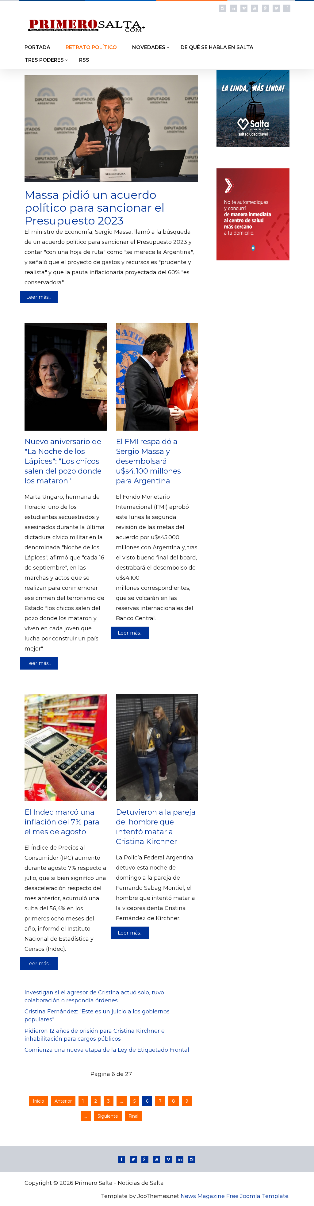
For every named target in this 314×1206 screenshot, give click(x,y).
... (121, 1101)
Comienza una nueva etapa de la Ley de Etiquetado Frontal (107, 1050)
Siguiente (108, 1116)
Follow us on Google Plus (265, 8)
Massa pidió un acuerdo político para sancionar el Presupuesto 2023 (94, 207)
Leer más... (38, 297)
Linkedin (233, 8)
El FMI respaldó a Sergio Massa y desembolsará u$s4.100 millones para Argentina (148, 461)
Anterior (63, 1101)
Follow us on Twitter (276, 8)
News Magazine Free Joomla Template (235, 1196)
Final (133, 1116)
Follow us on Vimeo (243, 8)
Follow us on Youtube (254, 8)
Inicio (38, 1101)
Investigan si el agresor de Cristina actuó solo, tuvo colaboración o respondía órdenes (94, 996)
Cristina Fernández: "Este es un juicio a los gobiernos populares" (97, 1015)
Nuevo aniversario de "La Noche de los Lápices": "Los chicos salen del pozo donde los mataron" (63, 461)
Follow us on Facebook (286, 8)
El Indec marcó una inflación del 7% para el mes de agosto (62, 822)
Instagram (222, 8)
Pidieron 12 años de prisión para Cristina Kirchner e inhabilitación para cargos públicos (95, 1034)
